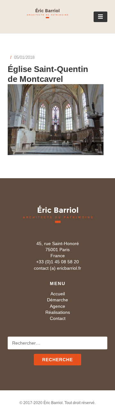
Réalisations (57, 312)
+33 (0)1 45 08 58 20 (57, 261)
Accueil (57, 293)
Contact (57, 318)
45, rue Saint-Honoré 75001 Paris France (57, 249)
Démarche (57, 299)
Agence (57, 306)
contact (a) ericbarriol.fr (57, 268)
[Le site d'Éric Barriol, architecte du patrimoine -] (38, 16)
